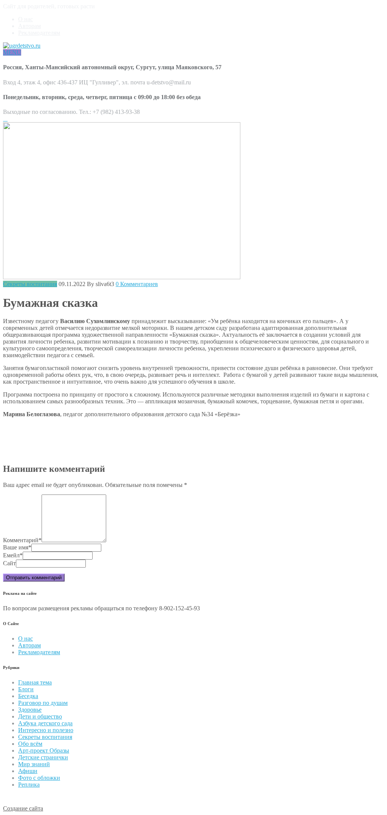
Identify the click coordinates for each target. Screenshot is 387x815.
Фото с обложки (39, 778)
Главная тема (35, 682)
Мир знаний (34, 764)
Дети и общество (40, 716)
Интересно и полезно (45, 730)
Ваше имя (17, 547)
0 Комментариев (137, 284)
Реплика (29, 784)
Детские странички (43, 757)
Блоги (26, 689)
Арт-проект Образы (43, 750)
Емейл (13, 555)
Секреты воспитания (30, 284)
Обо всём (30, 743)
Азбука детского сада (45, 723)
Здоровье (30, 709)
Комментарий (22, 540)
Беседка (28, 696)
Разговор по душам (43, 703)
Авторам (29, 26)
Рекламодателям (39, 33)
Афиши (27, 771)
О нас (25, 19)
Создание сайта (23, 808)
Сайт (9, 563)
